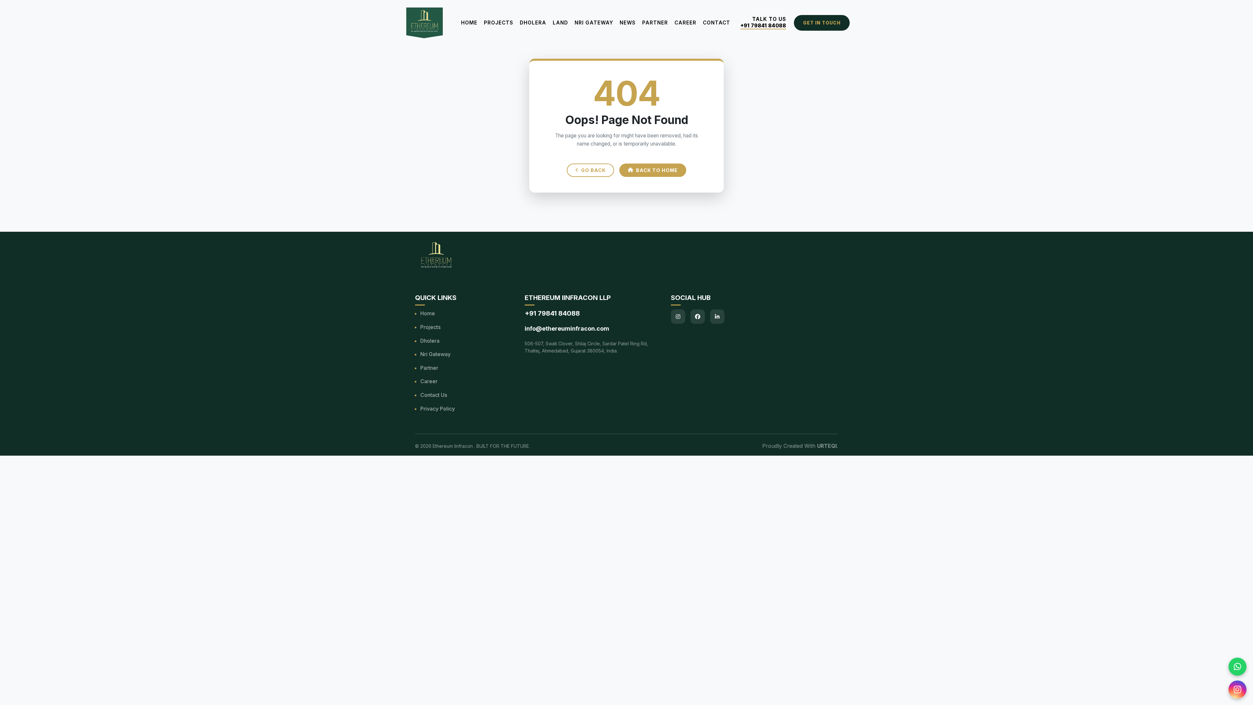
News (628, 23)
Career (685, 23)
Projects (498, 23)
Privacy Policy (437, 408)
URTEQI (827, 446)
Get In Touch (822, 22)
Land (560, 23)
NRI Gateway (594, 23)
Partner (655, 23)
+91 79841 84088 (763, 26)
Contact (716, 23)
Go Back (593, 170)
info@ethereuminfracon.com (567, 328)
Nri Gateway (435, 354)
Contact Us (433, 395)
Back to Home (657, 170)
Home (469, 23)
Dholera (533, 23)
